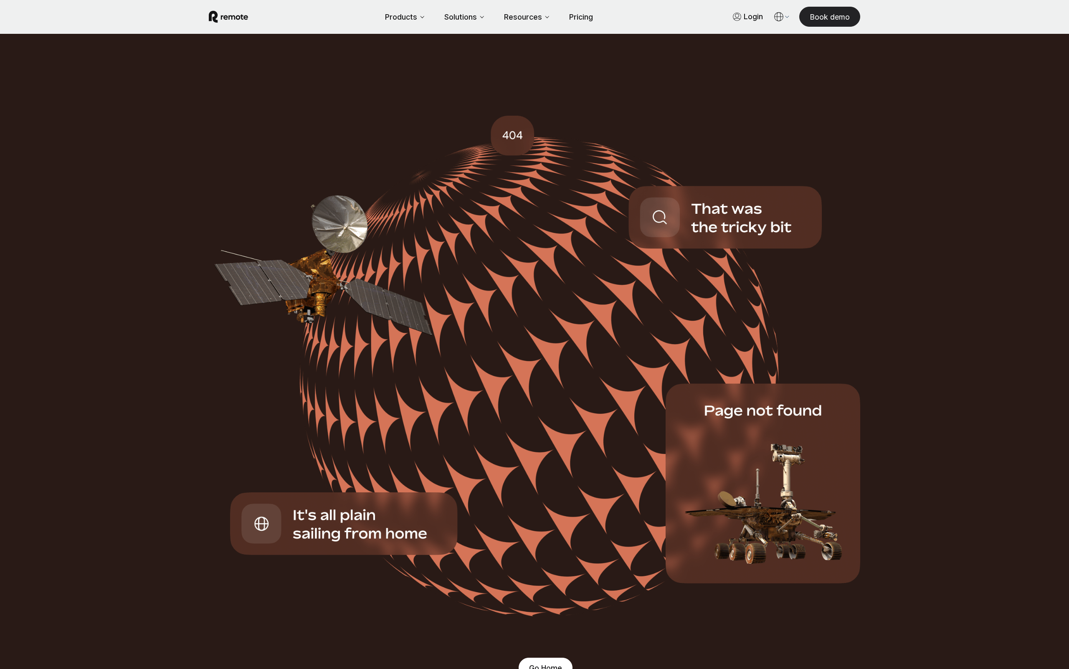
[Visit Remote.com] (228, 16)
